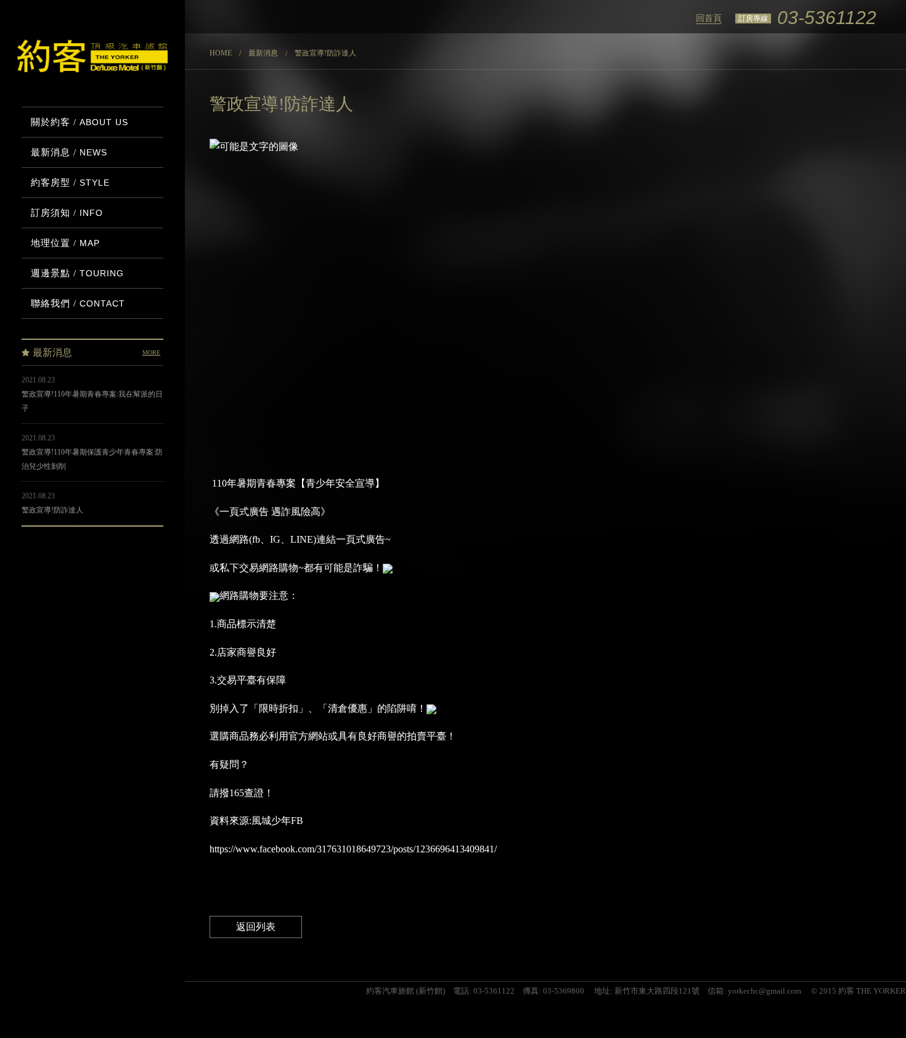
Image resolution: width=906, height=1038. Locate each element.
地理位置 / (65, 243)
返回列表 (255, 926)
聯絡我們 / (78, 303)
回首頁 (709, 18)
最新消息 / (69, 152)
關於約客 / (79, 122)
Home (221, 53)
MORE (151, 352)
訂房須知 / (67, 213)
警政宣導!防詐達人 (52, 510)
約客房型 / (70, 182)
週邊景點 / (77, 273)
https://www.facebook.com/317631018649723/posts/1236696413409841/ (353, 849)
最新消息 (263, 53)
